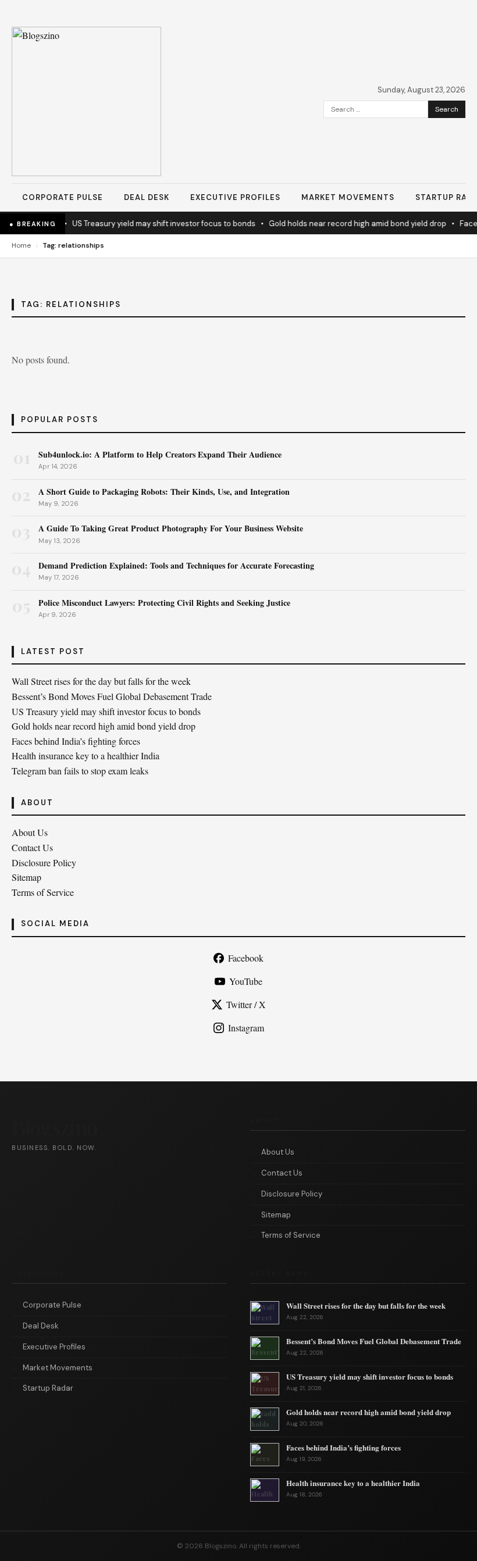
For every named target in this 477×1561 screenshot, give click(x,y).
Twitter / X (246, 1004)
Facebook (246, 958)
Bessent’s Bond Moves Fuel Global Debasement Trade (112, 696)
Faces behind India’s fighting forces (76, 741)
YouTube (245, 981)
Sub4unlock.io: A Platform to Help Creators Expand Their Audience (160, 454)
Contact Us (32, 847)
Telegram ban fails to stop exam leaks (80, 771)
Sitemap (26, 877)
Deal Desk (146, 197)
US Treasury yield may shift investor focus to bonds (155, 223)
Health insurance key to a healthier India (85, 755)
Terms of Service (43, 892)
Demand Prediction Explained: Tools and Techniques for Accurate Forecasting (176, 565)
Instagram (246, 1027)
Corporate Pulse (62, 197)
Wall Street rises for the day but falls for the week (101, 681)
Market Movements (347, 197)
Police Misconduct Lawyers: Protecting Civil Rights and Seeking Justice (164, 602)
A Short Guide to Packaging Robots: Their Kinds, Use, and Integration (164, 491)
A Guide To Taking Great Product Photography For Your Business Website (170, 528)
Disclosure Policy (44, 862)
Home (21, 245)
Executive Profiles (235, 197)
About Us (30, 832)
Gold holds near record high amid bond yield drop (349, 223)
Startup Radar (48, 1388)
